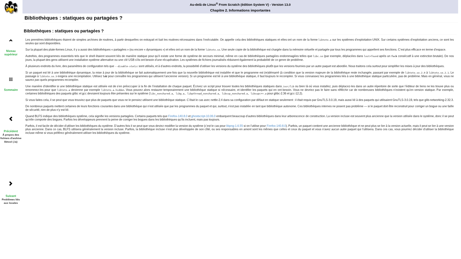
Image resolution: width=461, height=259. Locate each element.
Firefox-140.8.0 (177, 116)
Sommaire (11, 89)
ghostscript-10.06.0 (203, 116)
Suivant (11, 195)
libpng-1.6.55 (234, 125)
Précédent (11, 131)
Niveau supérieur (10, 52)
